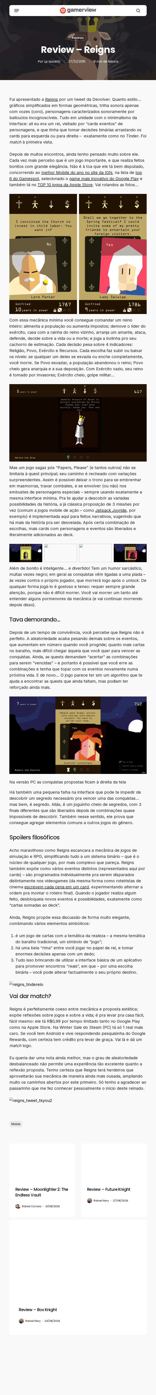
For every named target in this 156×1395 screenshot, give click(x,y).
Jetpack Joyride (111, 510)
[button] (16, 11)
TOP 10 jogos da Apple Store (65, 184)
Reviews (78, 38)
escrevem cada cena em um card (56, 886)
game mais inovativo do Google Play (104, 178)
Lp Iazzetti (52, 61)
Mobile (16, 1124)
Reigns (51, 99)
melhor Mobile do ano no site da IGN (76, 172)
